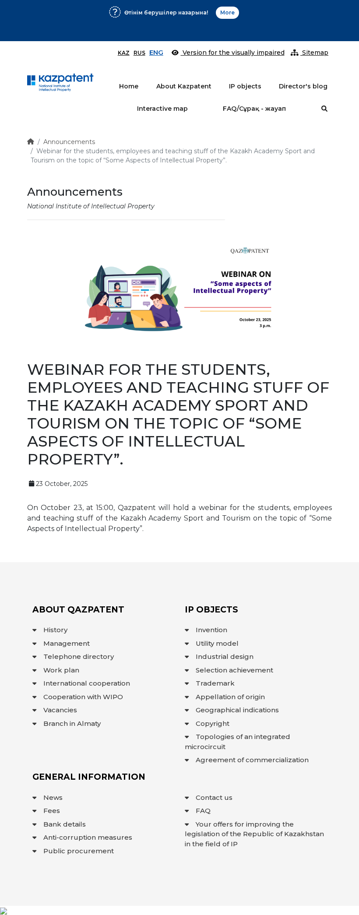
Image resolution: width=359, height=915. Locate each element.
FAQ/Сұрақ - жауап (254, 109)
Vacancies (60, 710)
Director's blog (303, 86)
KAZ (124, 52)
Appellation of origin (230, 697)
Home (128, 86)
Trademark (215, 683)
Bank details (64, 824)
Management (66, 643)
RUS (139, 52)
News (53, 797)
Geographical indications (237, 710)
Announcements (69, 142)
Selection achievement (234, 670)
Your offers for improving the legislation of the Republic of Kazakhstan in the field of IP (254, 834)
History (55, 630)
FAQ (203, 810)
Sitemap (314, 52)
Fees (51, 810)
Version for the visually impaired (233, 52)
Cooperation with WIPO (83, 697)
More (210, 28)
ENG (156, 52)
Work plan (61, 670)
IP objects (245, 86)
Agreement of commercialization (252, 760)
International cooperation (86, 683)
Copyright (212, 723)
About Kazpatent (183, 86)
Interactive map (162, 109)
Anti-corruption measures (87, 837)
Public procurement (78, 851)
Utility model (217, 643)
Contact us (214, 797)
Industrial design (224, 656)
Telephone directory (78, 656)
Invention (211, 630)
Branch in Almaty (72, 723)
